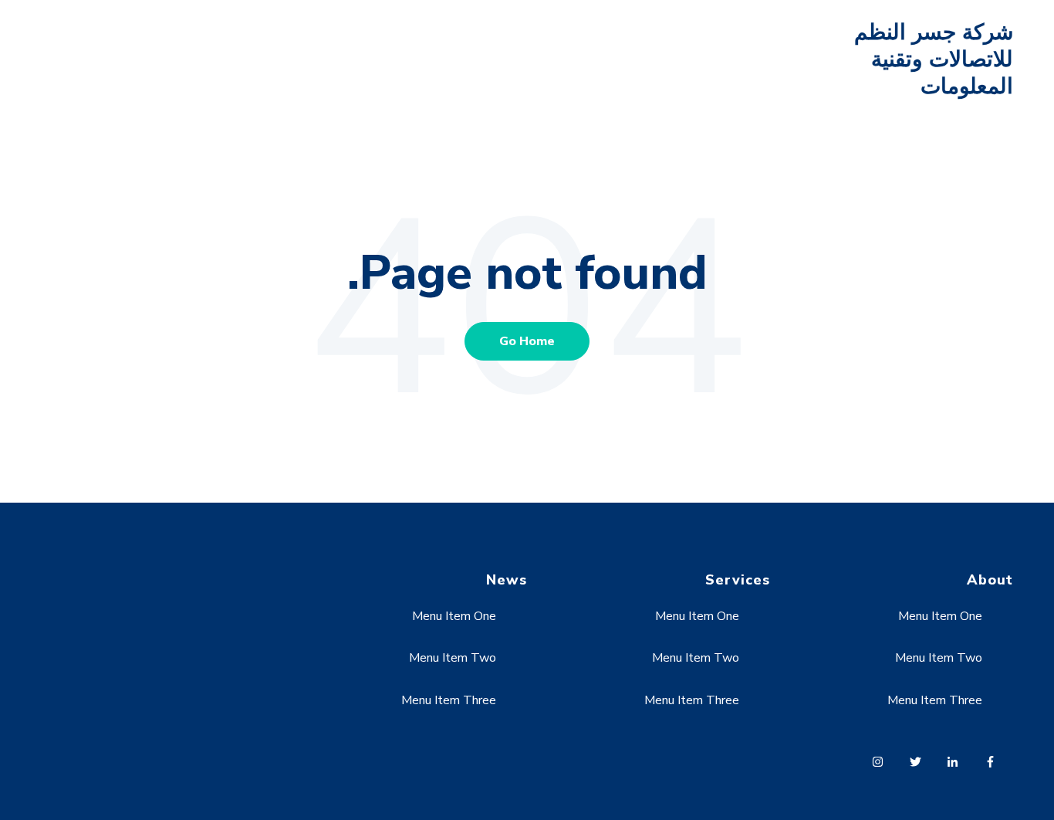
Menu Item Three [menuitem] (934, 700)
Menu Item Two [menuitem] (938, 657)
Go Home (527, 341)
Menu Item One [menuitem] (940, 616)
